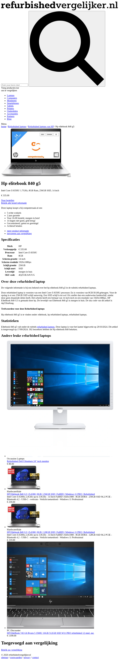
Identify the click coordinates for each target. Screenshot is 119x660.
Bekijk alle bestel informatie (14, 203)
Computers (12, 98)
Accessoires (12, 113)
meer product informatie (18, 231)
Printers (10, 108)
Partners (10, 116)
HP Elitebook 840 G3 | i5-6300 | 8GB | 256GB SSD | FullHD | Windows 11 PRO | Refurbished (51, 494)
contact (35, 657)
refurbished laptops (46, 327)
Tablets (10, 106)
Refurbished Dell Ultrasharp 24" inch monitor (28, 461)
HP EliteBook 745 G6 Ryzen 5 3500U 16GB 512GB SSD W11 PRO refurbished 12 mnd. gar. (50, 633)
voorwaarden (16, 657)
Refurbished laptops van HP (41, 126)
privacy (27, 657)
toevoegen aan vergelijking (19, 233)
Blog (9, 119)
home (3, 126)
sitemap (4, 657)
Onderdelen (12, 111)
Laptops (10, 95)
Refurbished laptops (17, 126)
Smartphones (13, 103)
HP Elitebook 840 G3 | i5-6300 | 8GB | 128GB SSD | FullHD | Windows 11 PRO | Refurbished (51, 532)
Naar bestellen (7, 200)
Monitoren (12, 100)
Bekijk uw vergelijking (11, 650)
